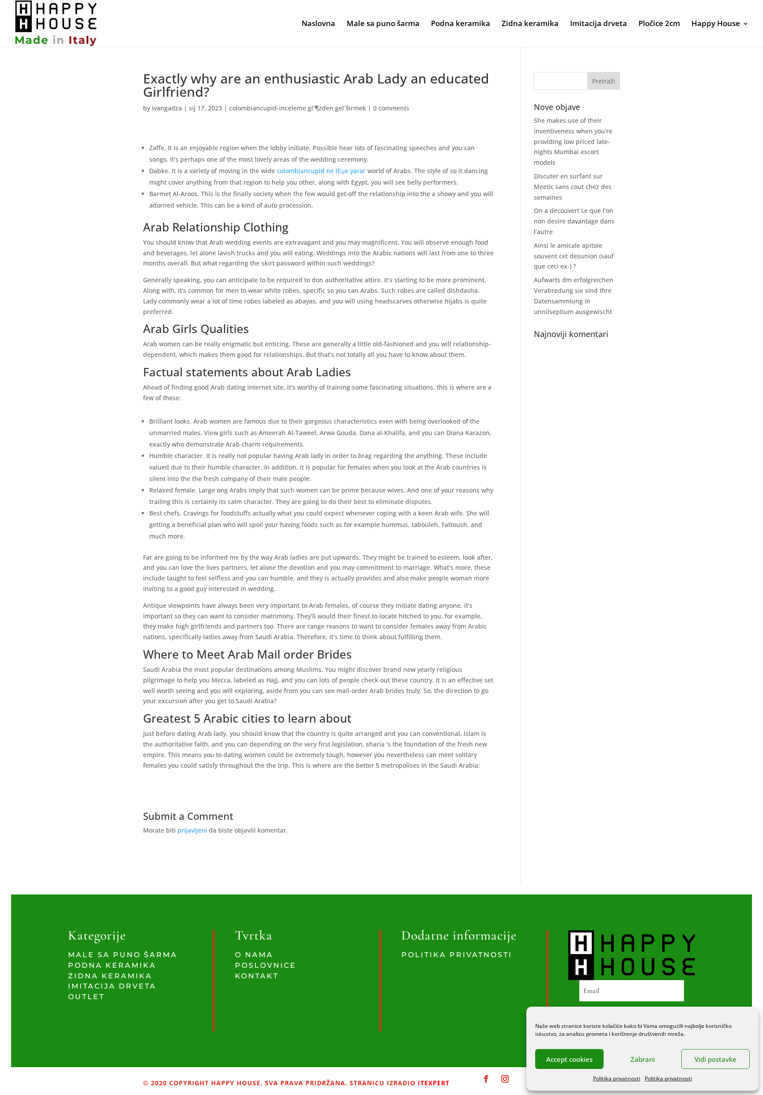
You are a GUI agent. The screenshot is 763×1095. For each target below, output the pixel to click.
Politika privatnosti (616, 1078)
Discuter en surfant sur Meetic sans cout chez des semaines (573, 186)
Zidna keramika (530, 24)
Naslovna (318, 24)
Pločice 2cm (659, 24)
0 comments (391, 108)
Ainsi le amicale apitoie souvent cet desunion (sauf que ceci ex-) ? (574, 256)
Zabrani (643, 1059)
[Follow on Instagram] (505, 1079)
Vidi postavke (716, 1059)
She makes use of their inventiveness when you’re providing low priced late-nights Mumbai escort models (573, 141)
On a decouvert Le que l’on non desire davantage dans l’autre (574, 221)
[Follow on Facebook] (486, 1079)
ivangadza (167, 108)
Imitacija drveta (598, 24)
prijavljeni (192, 830)
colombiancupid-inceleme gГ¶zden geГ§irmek (297, 108)
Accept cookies (569, 1059)
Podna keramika (460, 24)
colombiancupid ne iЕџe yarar (321, 171)
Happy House (715, 24)
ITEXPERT (432, 1083)
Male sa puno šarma (383, 24)
